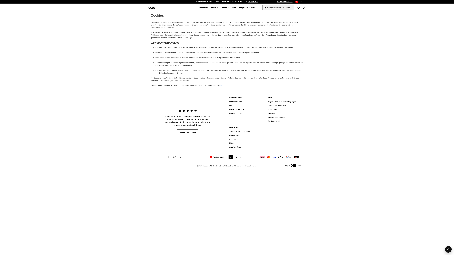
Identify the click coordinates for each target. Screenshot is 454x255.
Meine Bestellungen (284, 2)
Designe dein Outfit (247, 7)
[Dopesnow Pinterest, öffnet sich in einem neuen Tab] (180, 157)
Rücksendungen (235, 113)
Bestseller (203, 7)
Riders (231, 143)
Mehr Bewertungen (188, 132)
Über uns (232, 139)
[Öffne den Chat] (448, 249)
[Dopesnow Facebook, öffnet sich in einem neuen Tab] (169, 157)
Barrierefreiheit (274, 121)
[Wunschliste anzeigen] (298, 7)
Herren (213, 7)
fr (236, 157)
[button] (293, 165)
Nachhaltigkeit (235, 135)
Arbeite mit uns (235, 147)
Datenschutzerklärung (277, 105)
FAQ (231, 105)
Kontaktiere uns (235, 101)
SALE (234, 7)
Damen (224, 7)
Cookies (271, 113)
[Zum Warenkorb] (303, 7)
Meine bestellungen (237, 109)
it (241, 157)
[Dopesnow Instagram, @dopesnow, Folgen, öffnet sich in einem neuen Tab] (174, 157)
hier (221, 85)
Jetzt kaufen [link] (253, 2)
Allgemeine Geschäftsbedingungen (282, 101)
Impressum (272, 109)
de (230, 157)
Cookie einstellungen (276, 117)
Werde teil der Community (239, 131)
